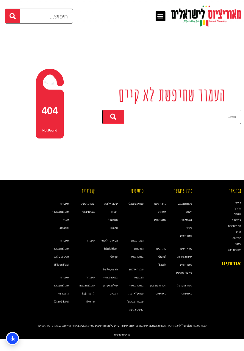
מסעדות (90, 240)
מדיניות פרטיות (122, 334)
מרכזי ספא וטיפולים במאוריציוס (160, 212)
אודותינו (231, 263)
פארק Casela (136, 204)
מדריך (237, 208)
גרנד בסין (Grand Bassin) (161, 257)
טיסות (238, 244)
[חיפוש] (12, 16)
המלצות (236, 238)
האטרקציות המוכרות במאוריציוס (137, 248)
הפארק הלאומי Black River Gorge (109, 248)
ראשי (238, 202)
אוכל (238, 232)
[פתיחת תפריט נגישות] (12, 338)
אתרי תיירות (234, 226)
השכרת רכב (234, 250)
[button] (160, 16)
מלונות (237, 214)
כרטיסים (236, 220)
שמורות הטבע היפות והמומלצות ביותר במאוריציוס (185, 220)
